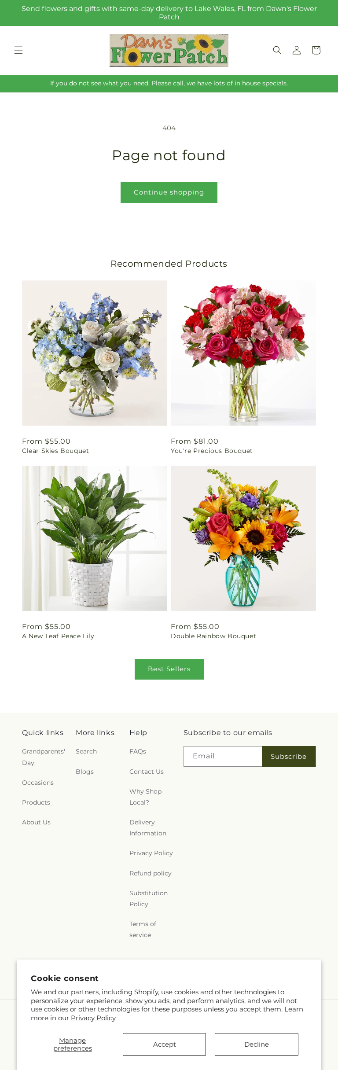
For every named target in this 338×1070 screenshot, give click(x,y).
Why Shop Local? (145, 796)
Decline (256, 1044)
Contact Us (146, 772)
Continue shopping (169, 192)
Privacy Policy (93, 1018)
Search (86, 751)
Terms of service (142, 929)
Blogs (85, 772)
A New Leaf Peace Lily (58, 636)
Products (36, 802)
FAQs (137, 751)
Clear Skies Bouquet (55, 451)
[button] (18, 50)
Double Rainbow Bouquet (213, 636)
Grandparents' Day (43, 756)
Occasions (38, 783)
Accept (164, 1044)
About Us (36, 822)
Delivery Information (147, 827)
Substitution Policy (148, 898)
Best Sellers (169, 669)
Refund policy (150, 873)
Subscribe (289, 756)
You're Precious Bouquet (212, 451)
